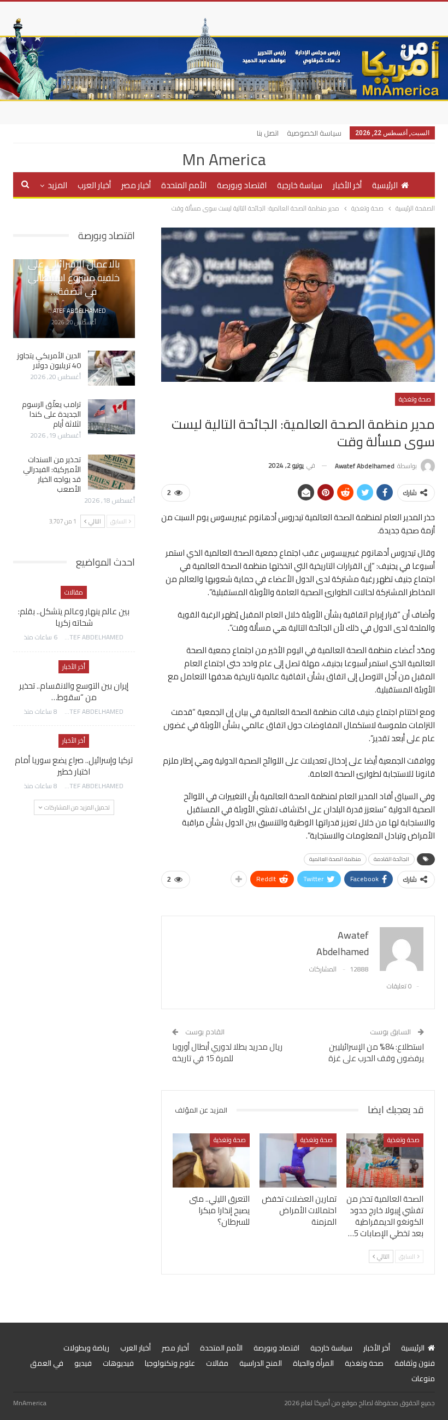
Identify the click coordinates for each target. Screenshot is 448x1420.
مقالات (73, 592)
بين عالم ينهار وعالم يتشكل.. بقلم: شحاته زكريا (73, 617)
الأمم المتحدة (184, 185)
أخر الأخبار (347, 185)
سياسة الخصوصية (314, 132)
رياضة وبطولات (86, 1348)
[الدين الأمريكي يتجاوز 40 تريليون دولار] (111, 368)
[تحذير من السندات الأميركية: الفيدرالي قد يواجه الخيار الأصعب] (111, 472)
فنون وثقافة (414, 1363)
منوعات (423, 1378)
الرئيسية (385, 185)
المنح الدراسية (260, 1363)
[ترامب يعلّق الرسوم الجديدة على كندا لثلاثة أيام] (111, 416)
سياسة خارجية (299, 185)
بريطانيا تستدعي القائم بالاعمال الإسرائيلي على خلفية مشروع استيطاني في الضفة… (74, 271)
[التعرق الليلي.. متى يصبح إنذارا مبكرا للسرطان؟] (211, 1160)
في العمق (46, 1363)
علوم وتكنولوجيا (170, 1363)
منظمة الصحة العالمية (335, 859)
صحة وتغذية (415, 399)
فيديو (83, 1363)
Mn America (224, 159)
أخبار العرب (94, 185)
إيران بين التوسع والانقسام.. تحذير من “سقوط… (73, 691)
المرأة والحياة (313, 1363)
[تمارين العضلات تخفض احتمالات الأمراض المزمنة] (298, 1160)
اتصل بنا (268, 132)
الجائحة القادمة (391, 859)
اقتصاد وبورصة (242, 185)
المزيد (57, 185)
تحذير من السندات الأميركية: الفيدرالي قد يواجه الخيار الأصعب (52, 474)
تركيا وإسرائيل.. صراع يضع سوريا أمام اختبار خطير (74, 765)
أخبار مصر (136, 185)
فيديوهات (118, 1363)
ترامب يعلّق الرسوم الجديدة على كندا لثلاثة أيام (51, 414)
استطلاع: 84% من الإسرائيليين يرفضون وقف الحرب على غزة (376, 1052)
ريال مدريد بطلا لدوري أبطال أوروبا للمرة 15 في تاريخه (227, 1052)
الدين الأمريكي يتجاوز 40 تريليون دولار (49, 360)
